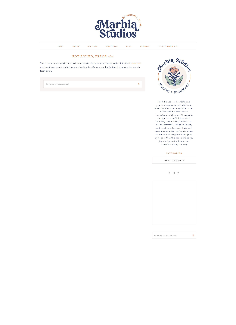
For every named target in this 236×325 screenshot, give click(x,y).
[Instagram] (173, 173)
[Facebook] (169, 173)
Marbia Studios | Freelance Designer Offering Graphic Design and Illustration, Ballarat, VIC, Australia (118, 26)
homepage (135, 63)
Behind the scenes (174, 160)
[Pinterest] (178, 173)
